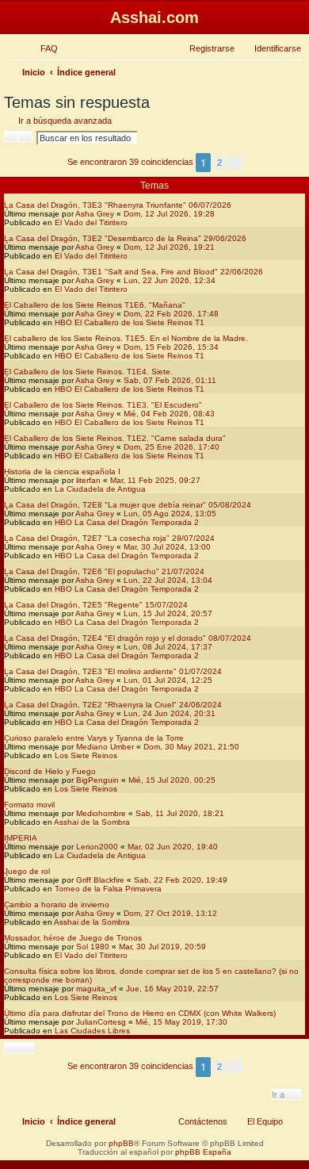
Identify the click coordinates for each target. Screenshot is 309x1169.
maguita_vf (96, 988)
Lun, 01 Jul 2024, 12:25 (168, 680)
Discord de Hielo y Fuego (50, 771)
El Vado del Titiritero (91, 222)
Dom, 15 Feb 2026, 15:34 (171, 347)
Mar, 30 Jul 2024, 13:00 (167, 546)
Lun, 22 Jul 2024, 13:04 (168, 580)
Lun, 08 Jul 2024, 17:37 (168, 646)
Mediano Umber (105, 746)
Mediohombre (101, 813)
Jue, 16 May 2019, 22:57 (172, 988)
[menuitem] (42, 48)
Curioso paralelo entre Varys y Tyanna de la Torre (94, 738)
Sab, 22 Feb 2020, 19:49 (180, 880)
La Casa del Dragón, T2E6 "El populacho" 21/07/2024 (104, 571)
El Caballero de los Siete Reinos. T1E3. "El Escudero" (103, 405)
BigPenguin (97, 780)
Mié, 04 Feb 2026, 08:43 (169, 413)
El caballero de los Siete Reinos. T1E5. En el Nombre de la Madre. (126, 338)
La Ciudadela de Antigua (100, 489)
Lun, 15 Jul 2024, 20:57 (168, 613)
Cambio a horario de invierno (56, 904)
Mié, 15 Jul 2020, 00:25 (172, 780)
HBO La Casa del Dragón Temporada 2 (127, 522)
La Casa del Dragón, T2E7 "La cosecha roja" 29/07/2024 (109, 538)
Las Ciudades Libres (92, 1030)
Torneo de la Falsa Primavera (108, 888)
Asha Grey (94, 213)
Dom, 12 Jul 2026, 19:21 (169, 247)
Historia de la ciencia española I (62, 471)
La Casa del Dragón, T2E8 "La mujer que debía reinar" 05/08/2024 (127, 504)
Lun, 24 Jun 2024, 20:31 (170, 713)
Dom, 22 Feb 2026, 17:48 (171, 313)
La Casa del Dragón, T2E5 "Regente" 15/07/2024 (96, 604)
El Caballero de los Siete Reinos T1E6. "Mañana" (94, 305)
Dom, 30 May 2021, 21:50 (191, 746)
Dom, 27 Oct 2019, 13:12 (170, 913)
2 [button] (219, 162)
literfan (88, 480)
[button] (235, 162)
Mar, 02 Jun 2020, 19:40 (173, 846)
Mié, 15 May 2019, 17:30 (181, 1022)
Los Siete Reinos (86, 755)
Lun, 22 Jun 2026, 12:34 (170, 280)
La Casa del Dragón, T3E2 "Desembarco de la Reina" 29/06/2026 (125, 238)
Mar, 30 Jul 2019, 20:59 (162, 946)
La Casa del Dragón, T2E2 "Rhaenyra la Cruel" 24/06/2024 (113, 704)
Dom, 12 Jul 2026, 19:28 (169, 213)
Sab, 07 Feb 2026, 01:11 (170, 380)
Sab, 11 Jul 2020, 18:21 (179, 813)
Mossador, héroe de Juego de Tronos (73, 937)
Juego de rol (27, 871)
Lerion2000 (97, 846)
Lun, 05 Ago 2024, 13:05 (170, 513)
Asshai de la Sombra (92, 822)
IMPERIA (20, 838)
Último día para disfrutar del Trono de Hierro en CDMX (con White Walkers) (140, 1013)
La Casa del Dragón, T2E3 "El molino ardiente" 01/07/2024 (113, 671)
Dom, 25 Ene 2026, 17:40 (171, 447)
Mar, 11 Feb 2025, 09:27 (155, 480)
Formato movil (29, 804)
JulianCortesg (101, 1022)
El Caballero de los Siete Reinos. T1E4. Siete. (88, 371)
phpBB (121, 1143)
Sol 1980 (92, 946)
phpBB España (203, 1152)
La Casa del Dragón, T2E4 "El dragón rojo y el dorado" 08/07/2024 (127, 638)
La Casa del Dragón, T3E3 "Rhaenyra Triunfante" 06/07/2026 (117, 205)
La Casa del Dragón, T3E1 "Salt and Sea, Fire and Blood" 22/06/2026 (133, 271)
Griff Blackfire (100, 880)
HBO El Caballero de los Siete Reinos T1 (129, 322)
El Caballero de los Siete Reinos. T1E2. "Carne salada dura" (115, 438)
